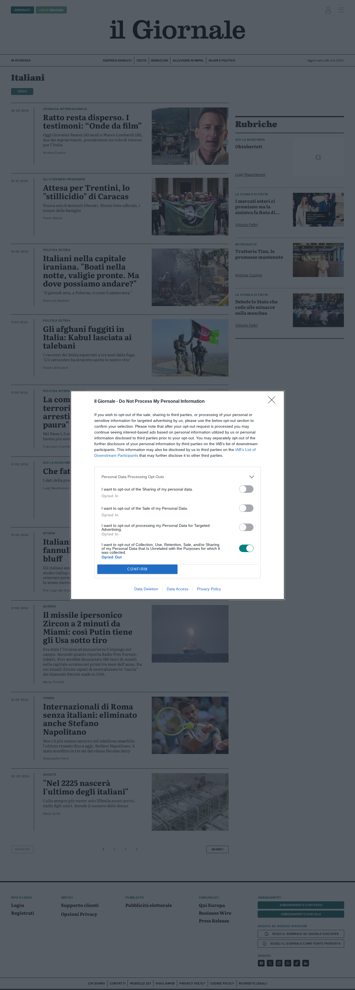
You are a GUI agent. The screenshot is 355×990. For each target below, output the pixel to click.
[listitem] (177, 477)
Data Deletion (146, 589)
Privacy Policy (209, 589)
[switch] (246, 489)
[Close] (273, 401)
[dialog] (177, 495)
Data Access (177, 589)
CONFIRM (137, 569)
